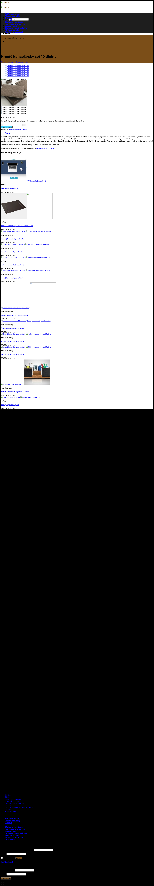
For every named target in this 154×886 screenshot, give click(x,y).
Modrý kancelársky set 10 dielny (12, 278)
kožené (51, 148)
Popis (7, 133)
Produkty (10, 62)
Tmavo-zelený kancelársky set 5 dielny (14, 315)
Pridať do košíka (7, 127)
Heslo (3, 854)
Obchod (8, 795)
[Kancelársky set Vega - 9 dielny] (25, 244)
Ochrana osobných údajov (14, 803)
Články (7, 797)
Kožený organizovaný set (10, 405)
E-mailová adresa (7, 870)
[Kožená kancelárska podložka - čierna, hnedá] (27, 218)
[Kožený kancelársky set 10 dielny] (26, 334)
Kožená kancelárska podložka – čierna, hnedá (17, 226)
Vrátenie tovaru (10, 811)
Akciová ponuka (12, 30)
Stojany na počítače (14, 22)
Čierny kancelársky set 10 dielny (12, 328)
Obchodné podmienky (13, 799)
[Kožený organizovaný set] (20, 397)
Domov (3, 62)
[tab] (79, 133)
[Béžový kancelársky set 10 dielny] (26, 347)
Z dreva (8, 18)
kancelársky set (41, 148)
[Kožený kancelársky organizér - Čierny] (25, 384)
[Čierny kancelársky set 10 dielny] (25, 321)
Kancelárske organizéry (16, 24)
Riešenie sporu (10, 809)
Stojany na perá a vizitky (16, 28)
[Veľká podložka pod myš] (23, 181)
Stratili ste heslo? (7, 862)
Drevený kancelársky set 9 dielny (12, 239)
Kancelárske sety (13, 14)
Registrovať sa (6, 878)
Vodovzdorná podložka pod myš (12, 265)
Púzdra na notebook (14, 32)
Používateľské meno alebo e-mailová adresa (17, 850)
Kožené (8, 20)
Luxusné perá (11, 26)
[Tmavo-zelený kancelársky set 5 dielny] (28, 308)
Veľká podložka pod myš (9, 188)
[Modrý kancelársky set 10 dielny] (26, 270)
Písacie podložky (12, 16)
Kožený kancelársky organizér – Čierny (15, 392)
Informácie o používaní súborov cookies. (19, 807)
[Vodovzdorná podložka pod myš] (25, 257)
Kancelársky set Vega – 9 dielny (12, 252)
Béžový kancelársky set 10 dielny (13, 354)
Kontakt (8, 805)
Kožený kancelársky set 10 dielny (13, 341)
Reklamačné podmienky (13, 801)
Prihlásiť (18, 858)
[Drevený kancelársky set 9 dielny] (26, 231)
